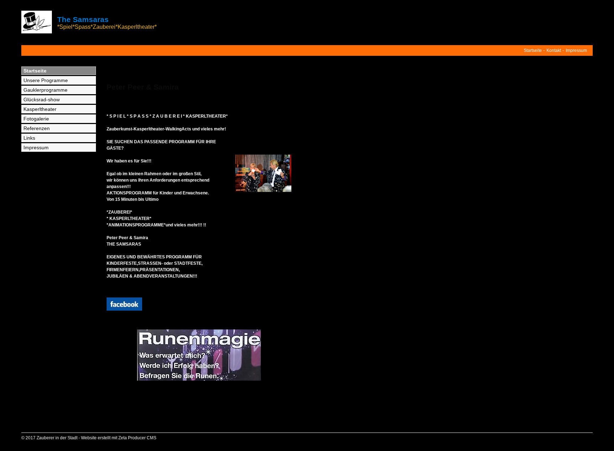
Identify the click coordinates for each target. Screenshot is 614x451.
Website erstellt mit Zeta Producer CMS (118, 437)
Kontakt (553, 50)
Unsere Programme (45, 80)
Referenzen (36, 128)
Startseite (533, 50)
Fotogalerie (36, 119)
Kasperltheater (39, 109)
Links (29, 138)
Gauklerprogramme (45, 90)
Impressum (576, 50)
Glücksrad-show (41, 99)
